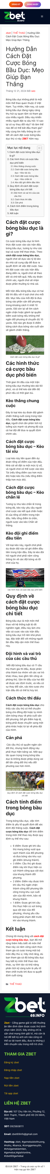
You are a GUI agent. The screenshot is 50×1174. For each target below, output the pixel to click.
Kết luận (14, 213)
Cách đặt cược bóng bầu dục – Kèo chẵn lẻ (26, 177)
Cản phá (19, 202)
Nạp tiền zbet (11, 1078)
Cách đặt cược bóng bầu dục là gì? (24, 154)
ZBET (25, 138)
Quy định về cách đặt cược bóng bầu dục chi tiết (24, 188)
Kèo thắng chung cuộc (25, 166)
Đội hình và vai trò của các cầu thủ (27, 194)
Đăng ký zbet (11, 1062)
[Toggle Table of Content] (38, 148)
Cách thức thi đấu (23, 199)
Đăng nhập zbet (13, 1070)
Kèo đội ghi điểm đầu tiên (27, 182)
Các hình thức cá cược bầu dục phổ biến (24, 161)
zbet (8, 33)
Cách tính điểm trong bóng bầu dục (24, 208)
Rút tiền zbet (11, 1085)
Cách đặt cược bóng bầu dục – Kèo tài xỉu (26, 171)
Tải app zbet (11, 1093)
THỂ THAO (19, 33)
